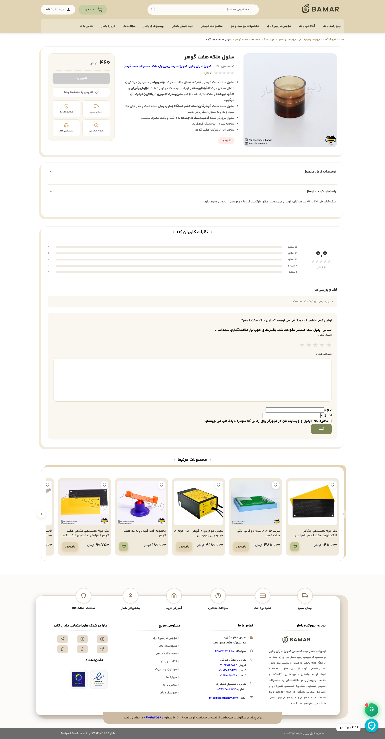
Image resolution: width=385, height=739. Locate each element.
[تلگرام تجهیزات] (62, 639)
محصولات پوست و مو (245, 26)
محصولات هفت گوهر (247, 39)
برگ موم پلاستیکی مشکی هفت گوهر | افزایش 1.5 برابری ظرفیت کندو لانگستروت (84, 536)
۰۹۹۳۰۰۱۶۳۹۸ (228, 675)
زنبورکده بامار (332, 26)
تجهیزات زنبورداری (166, 638)
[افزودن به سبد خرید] (294, 546)
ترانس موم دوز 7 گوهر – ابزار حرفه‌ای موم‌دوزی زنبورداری (198, 533)
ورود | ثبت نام (54, 9)
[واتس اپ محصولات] (62, 649)
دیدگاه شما (323, 354)
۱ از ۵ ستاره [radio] (302, 345)
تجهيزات (292, 39)
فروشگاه (330, 39)
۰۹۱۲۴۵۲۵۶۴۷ (226, 689)
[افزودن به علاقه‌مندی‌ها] (333, 485)
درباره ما (172, 677)
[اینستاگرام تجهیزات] (102, 639)
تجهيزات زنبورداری (279, 26)
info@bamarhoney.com (223, 698)
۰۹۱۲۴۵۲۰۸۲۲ (228, 665)
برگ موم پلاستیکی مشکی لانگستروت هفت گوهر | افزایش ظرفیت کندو (316, 536)
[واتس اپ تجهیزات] (82, 649)
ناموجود (81, 78)
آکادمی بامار (307, 26)
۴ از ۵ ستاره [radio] (322, 345)
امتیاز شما (324, 335)
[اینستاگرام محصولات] (82, 639)
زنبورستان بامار (168, 645)
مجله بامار (129, 26)
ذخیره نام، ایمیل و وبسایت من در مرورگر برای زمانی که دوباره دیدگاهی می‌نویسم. (266, 421)
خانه (341, 39)
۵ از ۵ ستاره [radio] (329, 345)
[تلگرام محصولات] (102, 649)
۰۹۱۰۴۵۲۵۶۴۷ (228, 670)
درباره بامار (108, 26)
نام (328, 410)
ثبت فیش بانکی (182, 26)
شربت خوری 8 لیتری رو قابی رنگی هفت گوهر (258, 533)
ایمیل (326, 415)
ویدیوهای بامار (153, 26)
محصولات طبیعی (212, 26)
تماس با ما (87, 26)
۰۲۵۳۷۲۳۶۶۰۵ (224, 651)
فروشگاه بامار (168, 692)
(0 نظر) (208, 73)
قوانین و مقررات (167, 669)
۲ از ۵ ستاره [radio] (309, 345)
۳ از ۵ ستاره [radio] (315, 345)
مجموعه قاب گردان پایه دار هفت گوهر (144, 533)
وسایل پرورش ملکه (274, 39)
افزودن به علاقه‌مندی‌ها (78, 92)
